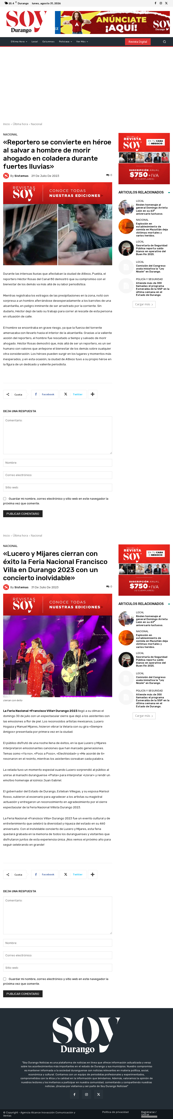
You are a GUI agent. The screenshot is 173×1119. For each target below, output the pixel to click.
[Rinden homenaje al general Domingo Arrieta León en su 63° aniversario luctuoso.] (126, 207)
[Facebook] (155, 3)
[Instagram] (161, 3)
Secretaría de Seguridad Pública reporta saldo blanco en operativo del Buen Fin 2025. (151, 250)
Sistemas (21, 175)
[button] (164, 41)
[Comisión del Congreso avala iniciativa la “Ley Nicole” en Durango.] (126, 267)
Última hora (20, 124)
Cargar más (142, 304)
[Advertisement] (86, 82)
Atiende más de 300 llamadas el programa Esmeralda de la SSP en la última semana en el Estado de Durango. (152, 289)
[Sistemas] (6, 176)
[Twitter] (166, 3)
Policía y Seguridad (149, 279)
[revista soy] (57, 193)
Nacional (36, 124)
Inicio (6, 124)
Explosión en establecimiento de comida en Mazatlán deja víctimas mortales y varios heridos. (152, 229)
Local (140, 201)
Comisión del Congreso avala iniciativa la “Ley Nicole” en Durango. (151, 268)
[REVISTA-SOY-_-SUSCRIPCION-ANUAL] (144, 158)
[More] (92, 394)
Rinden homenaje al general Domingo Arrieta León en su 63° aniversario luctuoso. (152, 209)
